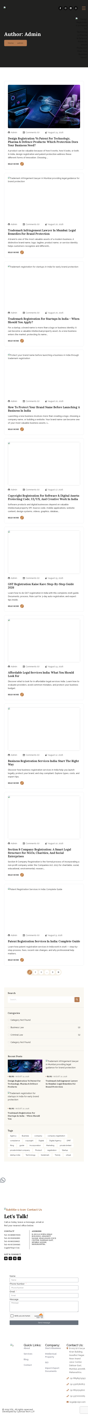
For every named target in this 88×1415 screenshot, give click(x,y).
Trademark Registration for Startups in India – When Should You (24, 1116)
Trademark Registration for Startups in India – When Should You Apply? (44, 320)
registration (51, 1150)
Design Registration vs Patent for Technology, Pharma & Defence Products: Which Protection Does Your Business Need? (43, 142)
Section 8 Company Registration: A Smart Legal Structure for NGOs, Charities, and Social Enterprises (39, 853)
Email (12, 1291)
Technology (30, 1155)
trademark (45, 1155)
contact (28, 1365)
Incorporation (35, 1145)
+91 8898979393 (77, 1378)
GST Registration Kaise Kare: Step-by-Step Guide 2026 (41, 585)
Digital (41, 1141)
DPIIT (69, 1141)
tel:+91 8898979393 (12, 1235)
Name (12, 1276)
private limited (65, 1145)
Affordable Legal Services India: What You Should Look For (41, 674)
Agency (13, 1136)
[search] (77, 999)
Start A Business (53, 1348)
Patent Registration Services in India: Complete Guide (44, 941)
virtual (68, 1155)
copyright (29, 1141)
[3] (5, 8)
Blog (11, 1076)
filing (12, 1145)
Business (25, 1136)
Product (38, 1150)
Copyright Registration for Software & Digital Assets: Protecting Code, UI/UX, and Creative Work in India (44, 497)
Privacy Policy (65, 1410)
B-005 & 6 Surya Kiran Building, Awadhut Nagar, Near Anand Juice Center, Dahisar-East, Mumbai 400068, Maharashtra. (77, 1360)
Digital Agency (55, 1141)
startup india (15, 1155)
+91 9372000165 (77, 1396)
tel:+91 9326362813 (12, 1238)
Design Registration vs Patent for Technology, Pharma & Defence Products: (24, 1083)
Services (28, 1354)
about (27, 1348)
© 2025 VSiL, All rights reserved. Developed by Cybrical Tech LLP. (18, 1410)
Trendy (57, 1155)
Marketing (50, 1145)
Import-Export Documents (52, 1369)
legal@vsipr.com (12, 1248)
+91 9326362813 (77, 1384)
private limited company (20, 1150)
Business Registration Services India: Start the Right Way (43, 762)
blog (26, 1359)
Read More (13, 164)
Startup (65, 1150)
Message (14, 1299)
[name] (60, 8)
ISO (46, 1362)
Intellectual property (50, 1355)
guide (21, 1145)
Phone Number (17, 1284)
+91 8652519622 (77, 1390)
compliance (15, 1141)
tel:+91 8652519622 (12, 1241)
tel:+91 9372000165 (12, 1245)
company (38, 1136)
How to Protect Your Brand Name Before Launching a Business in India (44, 409)
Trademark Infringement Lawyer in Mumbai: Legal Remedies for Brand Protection (42, 232)
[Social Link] (6, 1258)
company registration (56, 1136)
